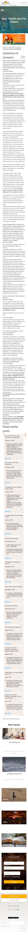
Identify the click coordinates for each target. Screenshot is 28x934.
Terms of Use (23, 930)
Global (3, 5)
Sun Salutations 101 (14, 742)
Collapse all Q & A (23, 57)
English (12, 5)
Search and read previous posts (11, 718)
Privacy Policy (16, 876)
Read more (8, 458)
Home (2, 10)
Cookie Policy (22, 928)
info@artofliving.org (14, 906)
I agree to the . (13, 876)
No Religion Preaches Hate (14, 773)
